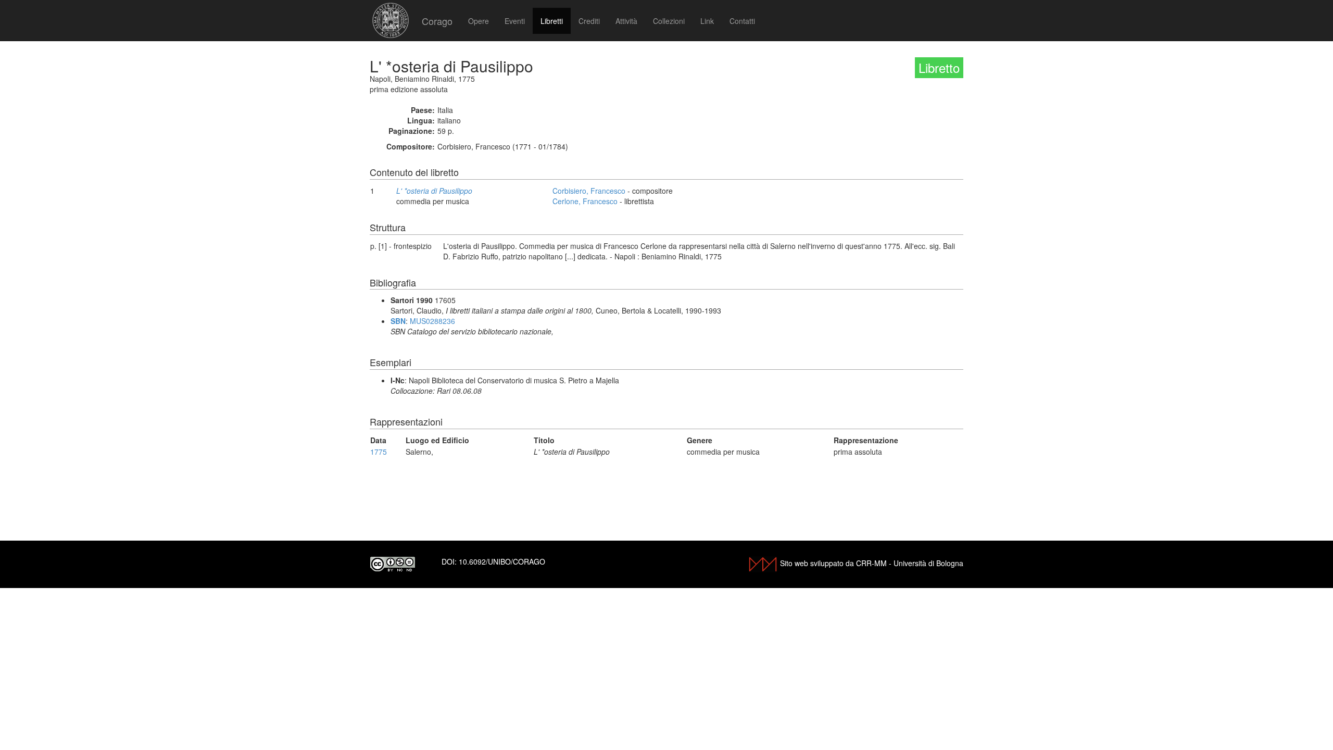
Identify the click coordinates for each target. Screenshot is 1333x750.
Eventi (515, 21)
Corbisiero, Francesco (588, 190)
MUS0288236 (432, 321)
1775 (378, 451)
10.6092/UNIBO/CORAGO (502, 561)
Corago (437, 21)
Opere (478, 21)
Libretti (551, 21)
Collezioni (669, 21)
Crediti (589, 21)
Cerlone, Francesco (585, 201)
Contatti (742, 21)
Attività (626, 21)
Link (707, 21)
